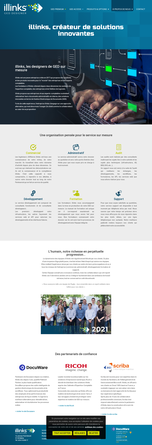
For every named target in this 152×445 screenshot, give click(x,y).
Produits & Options (97, 9)
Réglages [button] (80, 433)
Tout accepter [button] (62, 433)
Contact (140, 9)
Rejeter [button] (93, 433)
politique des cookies (94, 427)
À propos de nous (122, 9)
